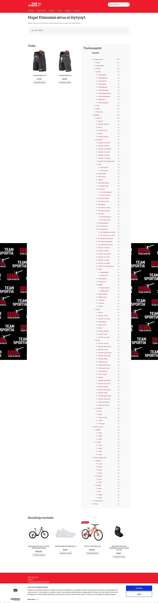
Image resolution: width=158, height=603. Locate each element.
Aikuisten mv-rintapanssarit (106, 161)
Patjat (100, 269)
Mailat (98, 309)
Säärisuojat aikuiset (104, 402)
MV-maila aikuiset (105, 217)
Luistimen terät (102, 130)
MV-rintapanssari (103, 229)
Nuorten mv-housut (104, 247)
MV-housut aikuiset (106, 192)
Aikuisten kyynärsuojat (104, 353)
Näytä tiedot (31, 599)
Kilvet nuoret (104, 170)
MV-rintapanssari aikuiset (107, 232)
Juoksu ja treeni (98, 427)
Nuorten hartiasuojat (104, 390)
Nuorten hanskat (103, 386)
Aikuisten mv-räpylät (104, 158)
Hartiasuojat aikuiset (104, 365)
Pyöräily (59, 10)
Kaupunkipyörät (102, 78)
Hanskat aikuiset (103, 359)
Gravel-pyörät (102, 75)
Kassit (100, 411)
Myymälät (31, 10)
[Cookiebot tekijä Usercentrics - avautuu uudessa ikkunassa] (15, 599)
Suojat (98, 340)
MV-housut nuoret (105, 195)
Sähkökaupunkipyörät (104, 93)
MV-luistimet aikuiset (104, 207)
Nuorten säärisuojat (104, 399)
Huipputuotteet (41, 10)
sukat (99, 482)
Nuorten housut (103, 393)
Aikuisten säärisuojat (104, 356)
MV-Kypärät (101, 204)
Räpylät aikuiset (105, 288)
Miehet (100, 436)
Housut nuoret (102, 374)
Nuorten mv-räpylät (104, 263)
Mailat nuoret (102, 325)
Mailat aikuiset (102, 322)
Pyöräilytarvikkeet (103, 90)
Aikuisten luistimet (103, 124)
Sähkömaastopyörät (104, 96)
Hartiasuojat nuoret (104, 368)
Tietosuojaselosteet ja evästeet (38, 582)
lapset (100, 127)
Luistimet (99, 118)
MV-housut (101, 189)
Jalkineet (98, 430)
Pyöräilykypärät (102, 87)
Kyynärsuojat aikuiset (104, 380)
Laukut (100, 414)
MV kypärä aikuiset (103, 183)
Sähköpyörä (101, 99)
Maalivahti (99, 140)
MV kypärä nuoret (103, 186)
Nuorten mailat (102, 334)
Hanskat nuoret (102, 362)
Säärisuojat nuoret (103, 405)
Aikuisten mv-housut (104, 143)
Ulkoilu (98, 109)
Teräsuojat (101, 424)
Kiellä (139, 594)
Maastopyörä (102, 84)
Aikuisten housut (103, 349)
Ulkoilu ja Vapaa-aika (100, 457)
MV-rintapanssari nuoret (107, 235)
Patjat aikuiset (104, 272)
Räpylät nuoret (104, 291)
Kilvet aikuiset (104, 167)
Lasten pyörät (102, 81)
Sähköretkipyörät (103, 102)
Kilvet (99, 164)
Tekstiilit (98, 442)
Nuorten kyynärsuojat (104, 396)
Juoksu (98, 62)
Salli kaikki (139, 588)
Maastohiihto (100, 65)
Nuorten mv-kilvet (103, 251)
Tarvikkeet (101, 300)
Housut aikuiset (102, 371)
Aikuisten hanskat (103, 343)
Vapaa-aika (99, 112)
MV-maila (101, 214)
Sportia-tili (77, 10)
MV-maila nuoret (105, 220)
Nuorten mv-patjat (103, 260)
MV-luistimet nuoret (104, 211)
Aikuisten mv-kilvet (103, 146)
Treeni (98, 105)
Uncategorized (98, 501)
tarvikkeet (101, 303)
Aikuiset (100, 121)
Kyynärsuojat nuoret (104, 383)
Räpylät (100, 285)
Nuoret (100, 133)
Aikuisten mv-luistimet (104, 149)
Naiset (100, 439)
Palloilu (98, 68)
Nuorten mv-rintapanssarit (106, 266)
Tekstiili (100, 306)
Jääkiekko (51, 10)
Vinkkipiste (68, 10)
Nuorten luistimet (103, 136)
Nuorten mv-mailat (103, 257)
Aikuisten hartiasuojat (104, 346)
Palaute (30, 579)
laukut (100, 479)
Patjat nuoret (104, 275)
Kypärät (100, 180)
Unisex (100, 454)
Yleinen (96, 504)
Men (99, 491)
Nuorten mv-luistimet (104, 254)
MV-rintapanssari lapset (105, 241)
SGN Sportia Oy (33, 577)
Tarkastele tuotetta (39, 82)
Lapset (100, 433)
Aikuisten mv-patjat (104, 155)
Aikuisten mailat (103, 315)
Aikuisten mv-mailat (104, 152)
